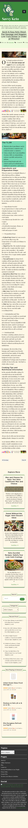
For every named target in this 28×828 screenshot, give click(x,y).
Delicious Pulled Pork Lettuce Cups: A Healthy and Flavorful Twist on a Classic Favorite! (14, 660)
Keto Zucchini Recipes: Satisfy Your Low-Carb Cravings (14, 555)
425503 (9, 708)
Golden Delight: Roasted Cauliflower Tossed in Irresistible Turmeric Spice (13, 637)
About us (3, 760)
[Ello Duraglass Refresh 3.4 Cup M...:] (13, 716)
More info (14, 689)
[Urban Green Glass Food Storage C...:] (13, 676)
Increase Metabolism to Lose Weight (10, 769)
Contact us (3, 767)
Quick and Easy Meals (11, 25)
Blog (2, 765)
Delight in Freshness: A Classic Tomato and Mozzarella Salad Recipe (12, 645)
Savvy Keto (10, 18)
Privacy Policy (4, 772)
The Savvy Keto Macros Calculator (9, 776)
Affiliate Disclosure (5, 762)
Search (22, 599)
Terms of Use (4, 774)
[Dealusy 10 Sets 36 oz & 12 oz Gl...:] (13, 696)
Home (2, 25)
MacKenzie (11, 42)
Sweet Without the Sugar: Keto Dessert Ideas (14, 516)
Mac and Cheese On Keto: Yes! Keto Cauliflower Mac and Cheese (14, 480)
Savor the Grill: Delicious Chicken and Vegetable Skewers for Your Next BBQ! (13, 630)
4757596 (10, 728)
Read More (14, 506)
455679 (9, 688)
